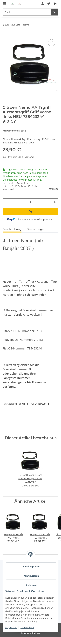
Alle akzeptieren (31, 566)
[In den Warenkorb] (5, 35)
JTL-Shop (36, 633)
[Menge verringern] (6, 202)
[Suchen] (54, 12)
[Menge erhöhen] (54, 202)
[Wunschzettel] (49, 3)
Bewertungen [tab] (36, 229)
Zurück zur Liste (12, 24)
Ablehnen (31, 585)
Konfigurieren (31, 575)
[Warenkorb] (55, 3)
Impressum (11, 627)
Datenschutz (27, 627)
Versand (29, 156)
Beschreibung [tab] (12, 229)
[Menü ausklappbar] (4, 2)
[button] (43, 3)
